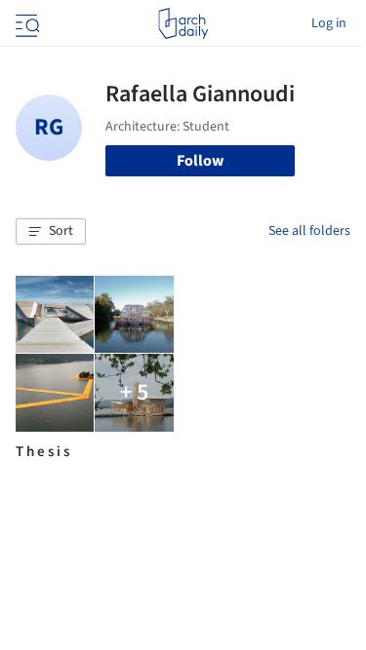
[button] (51, 232)
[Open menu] (25, 23)
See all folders (309, 231)
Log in (328, 23)
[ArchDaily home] (183, 23)
